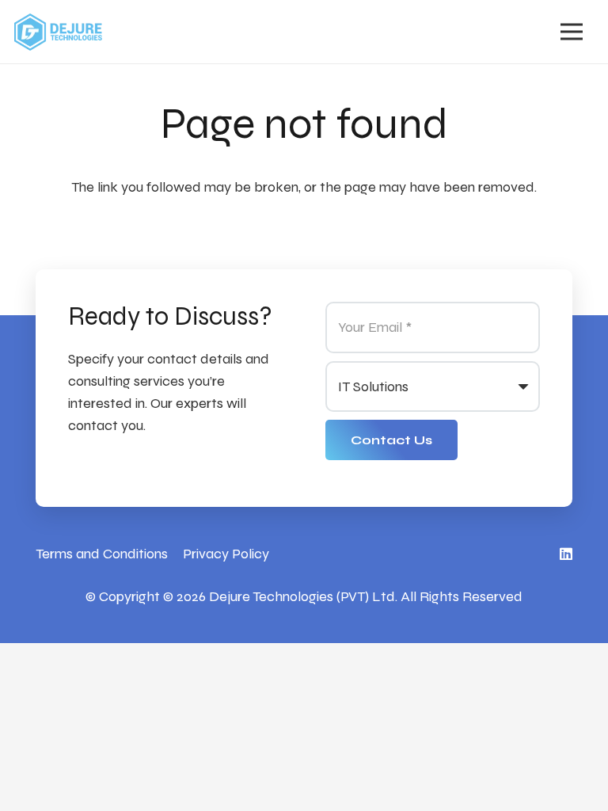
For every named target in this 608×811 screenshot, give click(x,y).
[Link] (58, 32)
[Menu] (571, 31)
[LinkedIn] (566, 553)
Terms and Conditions (102, 553)
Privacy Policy (226, 553)
